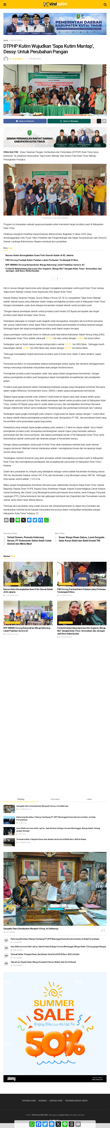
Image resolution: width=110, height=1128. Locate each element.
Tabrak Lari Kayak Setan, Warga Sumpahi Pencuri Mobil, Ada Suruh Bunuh (43, 962)
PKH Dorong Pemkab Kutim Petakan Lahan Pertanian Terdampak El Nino (41, 260)
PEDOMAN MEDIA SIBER (76, 1100)
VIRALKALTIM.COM (40, 1115)
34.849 (80, 338)
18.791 (68, 344)
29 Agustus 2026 (11, 634)
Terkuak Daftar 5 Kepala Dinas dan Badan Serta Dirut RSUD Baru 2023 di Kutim (51, 839)
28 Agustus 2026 (65, 637)
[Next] (57, 279)
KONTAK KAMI (56, 1100)
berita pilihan (13, 584)
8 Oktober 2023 (34, 58)
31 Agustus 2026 (11, 595)
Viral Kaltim (17, 58)
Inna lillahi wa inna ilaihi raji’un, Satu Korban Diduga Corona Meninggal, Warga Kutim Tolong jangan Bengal (58, 946)
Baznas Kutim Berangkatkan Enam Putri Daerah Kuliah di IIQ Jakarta (39, 255)
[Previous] (52, 279)
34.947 (26, 348)
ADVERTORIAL (16, 40)
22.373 (68, 348)
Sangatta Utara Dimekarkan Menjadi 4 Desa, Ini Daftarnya (42, 806)
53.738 (49, 338)
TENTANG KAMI (29, 1100)
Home (5, 40)
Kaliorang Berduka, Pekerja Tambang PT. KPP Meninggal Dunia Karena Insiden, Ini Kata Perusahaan (55, 939)
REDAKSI (43, 1100)
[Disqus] (55, 683)
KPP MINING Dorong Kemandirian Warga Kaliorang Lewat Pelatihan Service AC (45, 265)
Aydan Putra (64, 1115)
